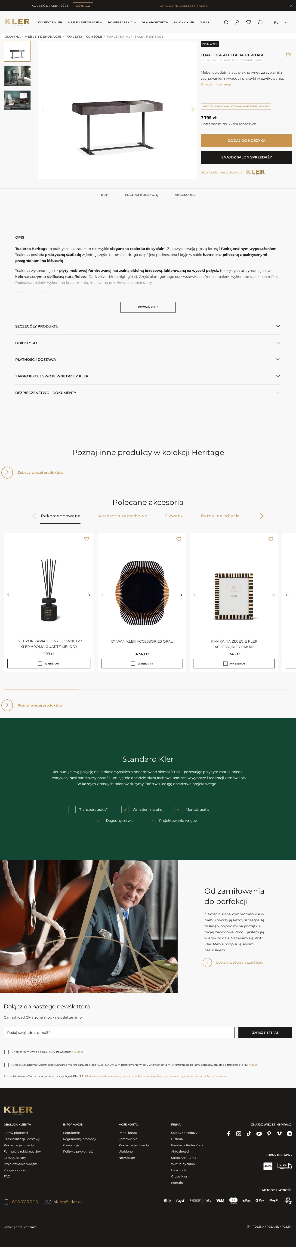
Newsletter (127, 1157)
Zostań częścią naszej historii (240, 962)
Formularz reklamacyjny (22, 1151)
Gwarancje (71, 1145)
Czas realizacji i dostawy (22, 1139)
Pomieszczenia (120, 22)
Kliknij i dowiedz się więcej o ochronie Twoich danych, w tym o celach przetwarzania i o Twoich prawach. (157, 1076)
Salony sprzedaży (184, 1133)
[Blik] (167, 1200)
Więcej (78, 1051)
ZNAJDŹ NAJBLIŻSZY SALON (184, 5)
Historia (177, 1139)
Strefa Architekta (183, 1157)
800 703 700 (25, 1202)
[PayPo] (274, 1200)
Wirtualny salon (183, 1164)
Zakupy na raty (15, 1157)
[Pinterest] (269, 1133)
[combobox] (279, 22)
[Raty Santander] (200, 1200)
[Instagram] (238, 1133)
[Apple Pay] (246, 1200)
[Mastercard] (233, 1200)
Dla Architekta (155, 22)
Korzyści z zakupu (17, 1170)
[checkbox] (40, 663)
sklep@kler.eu (68, 1202)
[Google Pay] (260, 1200)
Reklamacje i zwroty (19, 1145)
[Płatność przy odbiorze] (288, 1200)
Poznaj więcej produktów (40, 705)
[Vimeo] (279, 1133)
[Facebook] (228, 1133)
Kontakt (177, 1182)
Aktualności (180, 1151)
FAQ (7, 1176)
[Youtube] (259, 1133)
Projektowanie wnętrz (20, 1164)
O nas (204, 22)
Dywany (174, 516)
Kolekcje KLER (50, 22)
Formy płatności (16, 1133)
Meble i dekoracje (83, 22)
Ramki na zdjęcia (220, 516)
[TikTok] (249, 1133)
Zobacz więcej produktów (41, 472)
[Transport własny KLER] (284, 1166)
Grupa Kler (179, 1176)
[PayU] (180, 1200)
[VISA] (220, 1200)
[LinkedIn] (289, 1133)
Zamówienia (128, 1139)
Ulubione (126, 1151)
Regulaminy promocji (79, 1139)
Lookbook (178, 1170)
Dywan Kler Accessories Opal (142, 641)
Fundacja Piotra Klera (187, 1145)
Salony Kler (184, 22)
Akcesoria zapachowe (122, 516)
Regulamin (71, 1133)
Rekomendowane (60, 516)
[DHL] (267, 1166)
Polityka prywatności (78, 1151)
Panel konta (128, 1133)
